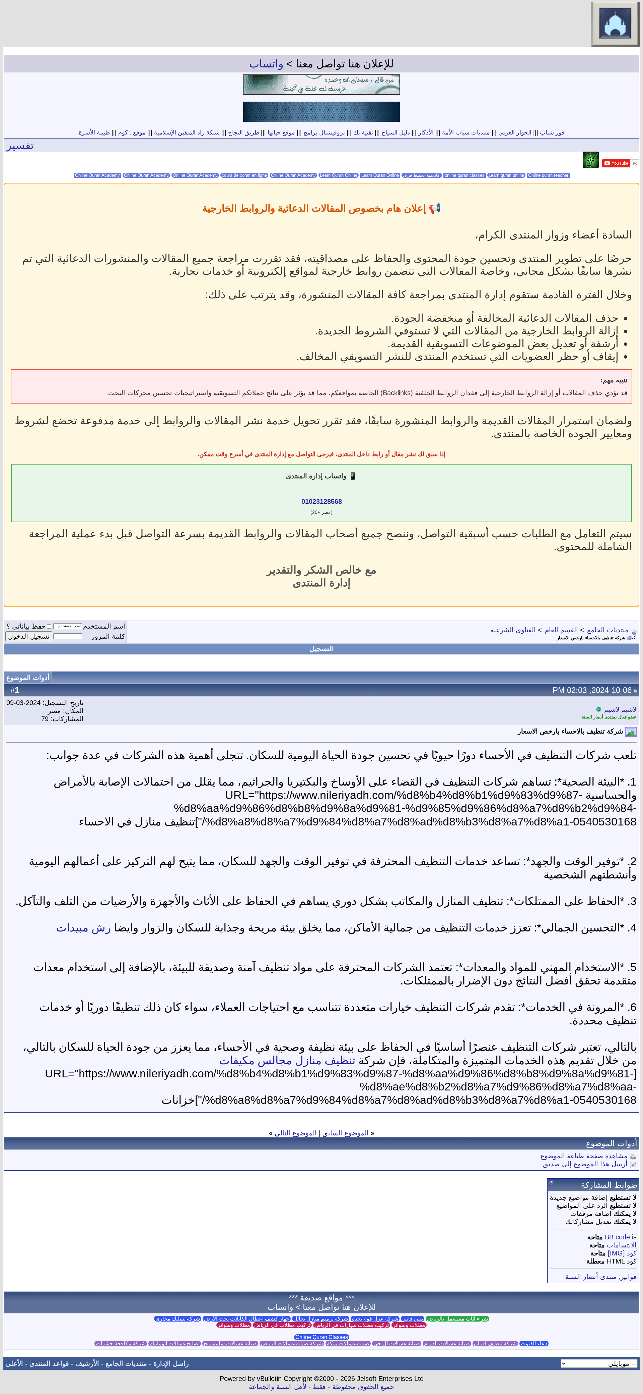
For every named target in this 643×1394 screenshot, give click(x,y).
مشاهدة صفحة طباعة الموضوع (584, 1156)
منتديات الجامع (608, 630)
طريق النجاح (243, 132)
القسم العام (561, 630)
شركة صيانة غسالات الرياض (292, 1343)
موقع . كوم (132, 132)
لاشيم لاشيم (620, 709)
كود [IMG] (622, 1253)
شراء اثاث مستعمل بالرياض (457, 1319)
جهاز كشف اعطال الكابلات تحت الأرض (247, 1319)
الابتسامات (622, 1245)
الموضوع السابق (346, 1133)
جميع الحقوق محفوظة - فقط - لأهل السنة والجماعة (321, 1386)
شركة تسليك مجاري (177, 1319)
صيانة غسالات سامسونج (230, 1343)
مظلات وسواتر (409, 1325)
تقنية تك (363, 132)
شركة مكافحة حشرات (120, 1343)
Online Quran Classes (321, 1337)
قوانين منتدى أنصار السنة (601, 1276)
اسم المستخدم (104, 626)
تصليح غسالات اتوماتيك (174, 1343)
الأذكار (426, 132)
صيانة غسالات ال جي (396, 1343)
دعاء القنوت (534, 1343)
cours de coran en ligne (244, 175)
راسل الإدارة (171, 1363)
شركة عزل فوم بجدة (375, 1319)
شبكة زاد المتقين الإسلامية (187, 132)
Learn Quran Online (338, 175)
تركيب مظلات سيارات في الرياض (351, 1325)
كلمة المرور (108, 636)
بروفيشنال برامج (324, 132)
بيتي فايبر (412, 1319)
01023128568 (321, 501)
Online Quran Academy (146, 175)
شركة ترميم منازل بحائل (320, 1319)
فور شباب (552, 132)
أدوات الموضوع (28, 677)
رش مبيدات (83, 927)
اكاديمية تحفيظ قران (422, 175)
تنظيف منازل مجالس (306, 1060)
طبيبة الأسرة (94, 132)
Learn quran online (506, 175)
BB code (617, 1237)
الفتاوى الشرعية (513, 630)
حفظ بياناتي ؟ (26, 626)
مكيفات (237, 1060)
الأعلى (14, 1363)
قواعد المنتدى (49, 1363)
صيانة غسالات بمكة (348, 1343)
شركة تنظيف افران (495, 1343)
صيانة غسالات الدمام (447, 1343)
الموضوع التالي (296, 1133)
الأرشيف (87, 1363)
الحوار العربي (514, 132)
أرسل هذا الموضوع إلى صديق (585, 1164)
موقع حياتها (281, 132)
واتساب (266, 64)
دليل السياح (395, 132)
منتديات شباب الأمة (466, 132)
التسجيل (321, 648)
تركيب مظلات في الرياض (282, 1325)
